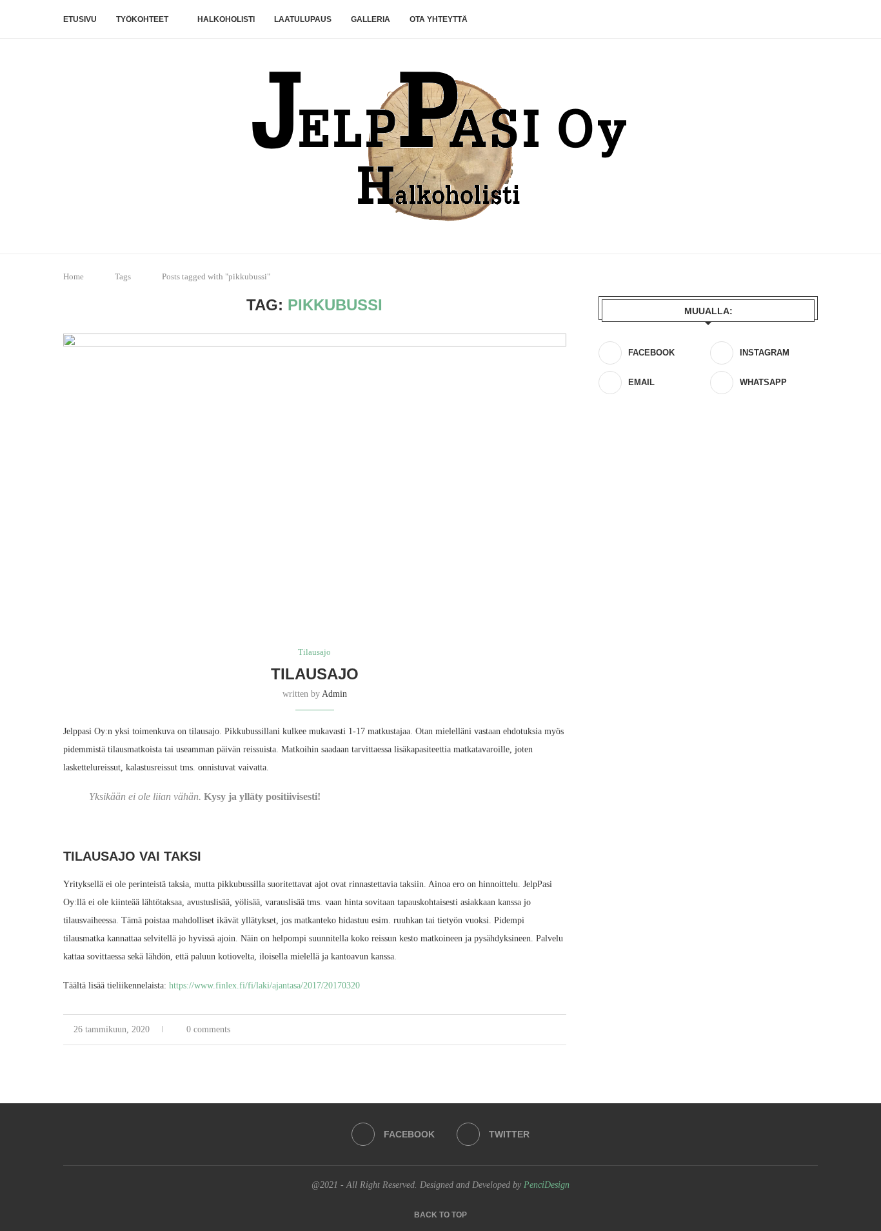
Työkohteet (142, 19)
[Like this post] (506, 1030)
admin (334, 694)
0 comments (208, 1029)
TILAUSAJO (315, 674)
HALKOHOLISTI (226, 19)
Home (73, 276)
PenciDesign (546, 1185)
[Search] (811, 19)
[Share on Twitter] (535, 1030)
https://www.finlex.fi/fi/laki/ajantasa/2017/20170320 (264, 985)
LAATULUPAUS (303, 19)
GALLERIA (370, 19)
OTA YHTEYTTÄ (439, 19)
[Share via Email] (562, 1030)
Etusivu (80, 19)
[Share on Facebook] (522, 1030)
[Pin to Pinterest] (549, 1030)
